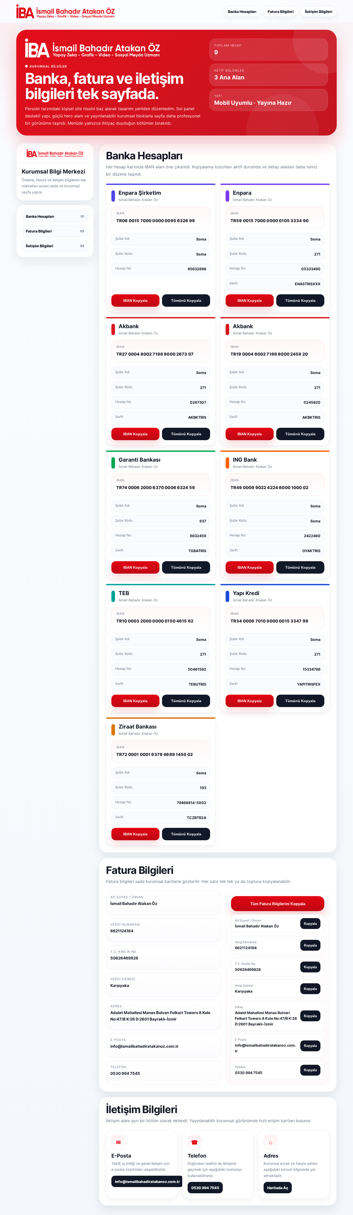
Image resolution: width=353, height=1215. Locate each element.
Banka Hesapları (242, 11)
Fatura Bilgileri (281, 11)
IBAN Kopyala (135, 300)
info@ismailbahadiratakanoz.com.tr (147, 1181)
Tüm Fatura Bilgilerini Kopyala (277, 904)
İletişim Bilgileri (318, 11)
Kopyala (310, 924)
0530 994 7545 (205, 1188)
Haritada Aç (277, 1188)
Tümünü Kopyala (186, 300)
